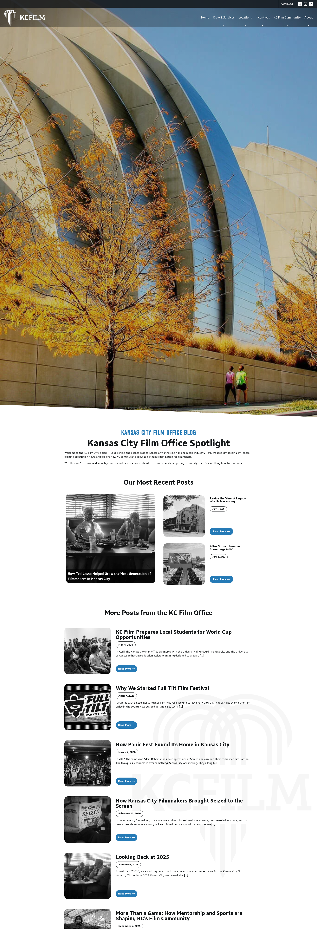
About (308, 17)
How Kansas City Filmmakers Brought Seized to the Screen (179, 803)
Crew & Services (224, 17)
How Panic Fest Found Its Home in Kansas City (172, 744)
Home (205, 17)
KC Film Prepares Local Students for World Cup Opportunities (174, 634)
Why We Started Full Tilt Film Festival (162, 688)
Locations (245, 17)
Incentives (263, 17)
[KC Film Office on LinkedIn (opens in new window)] (311, 4)
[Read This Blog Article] (87, 651)
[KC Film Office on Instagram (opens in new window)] (305, 4)
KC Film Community (287, 17)
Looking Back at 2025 (142, 857)
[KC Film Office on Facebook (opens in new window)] (300, 4)
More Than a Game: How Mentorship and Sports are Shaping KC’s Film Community (179, 916)
